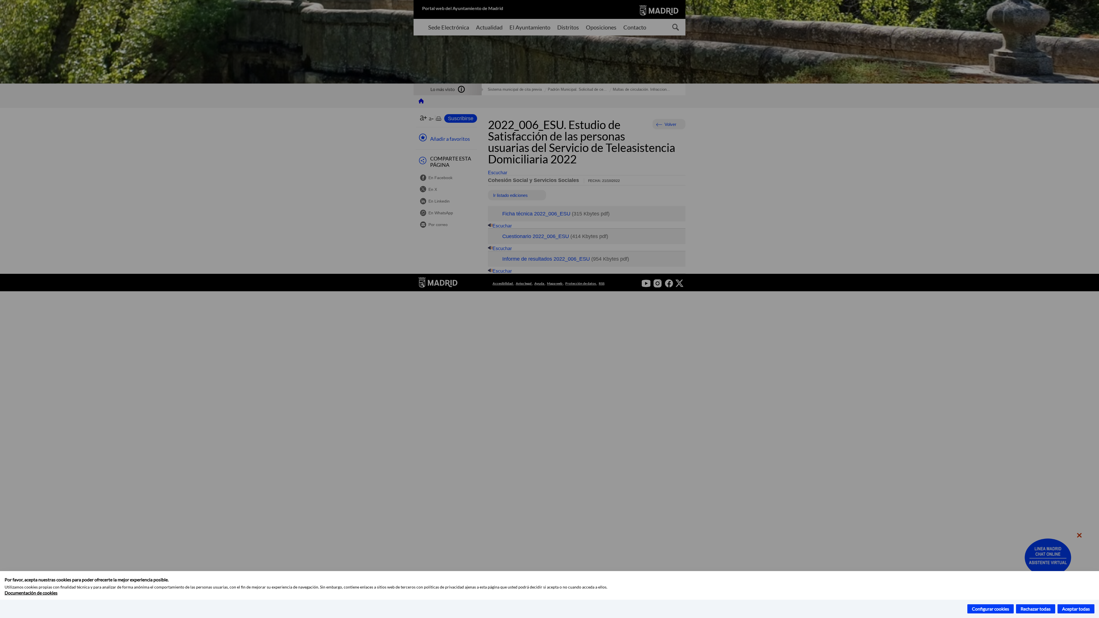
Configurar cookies (990, 608)
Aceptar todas (1076, 608)
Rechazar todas (1036, 608)
